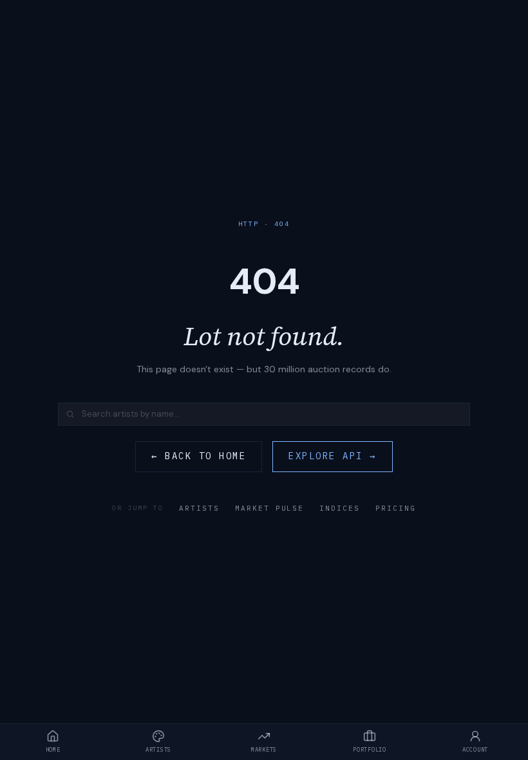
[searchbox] (264, 414)
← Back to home (198, 456)
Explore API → (332, 456)
